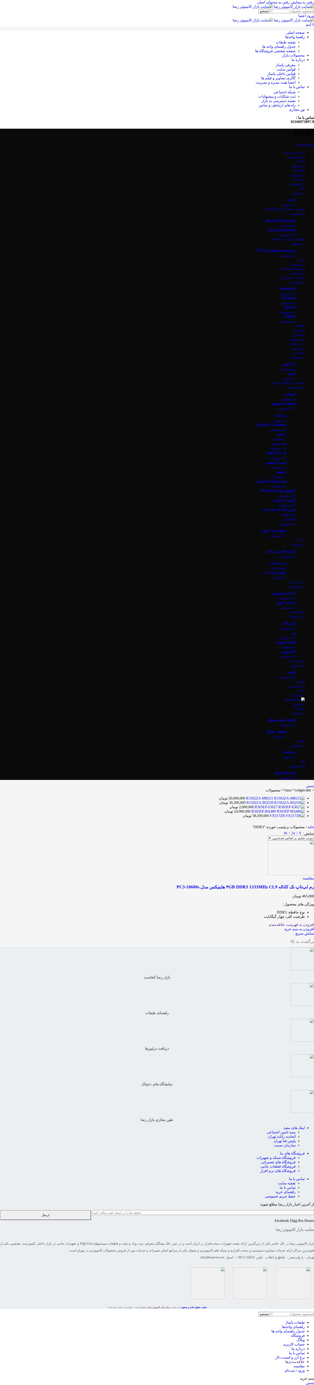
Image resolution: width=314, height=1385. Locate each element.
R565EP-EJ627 (265, 807)
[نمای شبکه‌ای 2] (278, 832)
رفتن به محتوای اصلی (273, 2)
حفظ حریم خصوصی (280, 1196)
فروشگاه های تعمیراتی (278, 1162)
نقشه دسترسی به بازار (278, 101)
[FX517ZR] (295, 816)
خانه (310, 827)
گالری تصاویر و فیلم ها (278, 78)
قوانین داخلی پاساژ (281, 74)
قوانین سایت (286, 69)
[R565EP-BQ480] (290, 811)
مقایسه (299, 1366)
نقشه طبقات (286, 42)
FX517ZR (277, 816)
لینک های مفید (294, 1128)
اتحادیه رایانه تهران (282, 1136)
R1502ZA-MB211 (259, 798)
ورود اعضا (306, 16)
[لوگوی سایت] (293, 7)
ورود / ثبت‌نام (295, 1370)
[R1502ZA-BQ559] (289, 803)
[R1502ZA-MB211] (289, 798)
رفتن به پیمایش (302, 2)
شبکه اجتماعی (285, 92)
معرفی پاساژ (286, 65)
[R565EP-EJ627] (291, 807)
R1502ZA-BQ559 (259, 803)
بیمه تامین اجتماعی (281, 1132)
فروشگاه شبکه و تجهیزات (276, 1158)
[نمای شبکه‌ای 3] (269, 832)
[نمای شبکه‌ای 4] (261, 832)
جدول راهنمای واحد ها (279, 46)
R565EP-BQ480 (263, 811)
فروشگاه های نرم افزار (278, 1171)
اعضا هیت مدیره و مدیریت (276, 82)
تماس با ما (297, 1179)
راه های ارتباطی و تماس (277, 105)
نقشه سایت (287, 1183)
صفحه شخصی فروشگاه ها (275, 51)
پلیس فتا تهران (285, 1141)
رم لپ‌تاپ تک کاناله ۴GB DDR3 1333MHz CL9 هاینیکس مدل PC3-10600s (245, 886)
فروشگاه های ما (292, 1153)
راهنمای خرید (286, 1192)
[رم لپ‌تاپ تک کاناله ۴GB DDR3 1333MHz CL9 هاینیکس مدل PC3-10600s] (291, 874)
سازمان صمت (285, 1145)
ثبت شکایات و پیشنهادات (277, 96)
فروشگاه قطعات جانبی (278, 1166)
